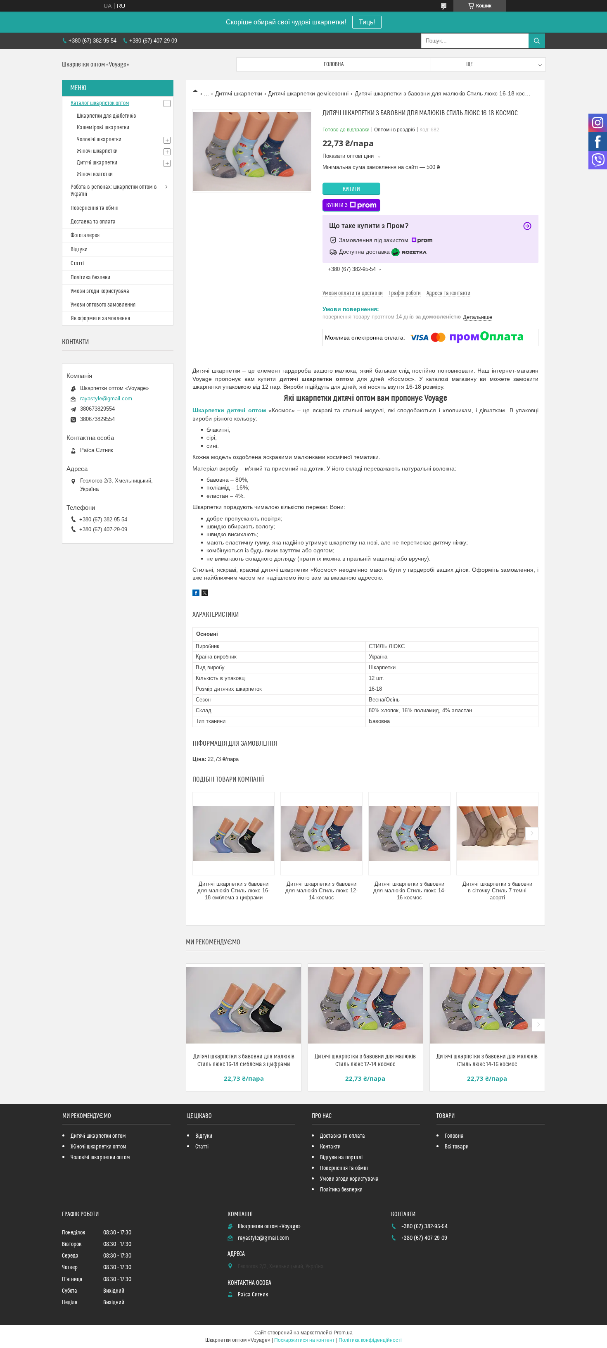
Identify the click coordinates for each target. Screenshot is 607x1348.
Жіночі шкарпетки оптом (98, 1147)
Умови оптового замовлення (103, 305)
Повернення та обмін (95, 208)
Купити (351, 189)
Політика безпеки (90, 277)
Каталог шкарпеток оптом (100, 103)
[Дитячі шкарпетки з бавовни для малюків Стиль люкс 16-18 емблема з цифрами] (233, 833)
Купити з (337, 205)
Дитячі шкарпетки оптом (98, 1136)
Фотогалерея (85, 235)
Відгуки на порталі (341, 1157)
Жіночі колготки (95, 174)
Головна (334, 64)
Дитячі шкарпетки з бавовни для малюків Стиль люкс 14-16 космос (409, 891)
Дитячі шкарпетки (238, 93)
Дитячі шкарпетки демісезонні (308, 93)
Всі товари (457, 1147)
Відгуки (79, 249)
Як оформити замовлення (100, 318)
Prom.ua (343, 1333)
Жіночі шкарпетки (97, 151)
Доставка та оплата (93, 222)
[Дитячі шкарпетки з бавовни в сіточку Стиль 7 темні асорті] (497, 833)
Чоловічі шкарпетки (99, 139)
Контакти (330, 1147)
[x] (205, 594)
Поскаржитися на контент (304, 1340)
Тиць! (367, 22)
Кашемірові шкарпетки (103, 127)
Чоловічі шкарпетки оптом (100, 1157)
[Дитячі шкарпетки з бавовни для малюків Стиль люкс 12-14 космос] (321, 833)
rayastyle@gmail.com (106, 398)
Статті (77, 263)
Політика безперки (341, 1189)
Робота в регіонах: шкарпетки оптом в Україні (114, 190)
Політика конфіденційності (370, 1340)
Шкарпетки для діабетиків (106, 116)
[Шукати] (537, 40)
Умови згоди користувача (100, 291)
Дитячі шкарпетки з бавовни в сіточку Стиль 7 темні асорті (497, 891)
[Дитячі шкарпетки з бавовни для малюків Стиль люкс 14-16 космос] (409, 833)
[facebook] (195, 594)
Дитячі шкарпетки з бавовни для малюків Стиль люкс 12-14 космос (321, 891)
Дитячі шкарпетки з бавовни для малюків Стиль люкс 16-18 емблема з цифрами (233, 891)
